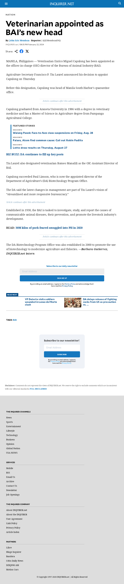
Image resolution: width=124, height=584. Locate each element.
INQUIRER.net (12, 44)
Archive (10, 481)
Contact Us (11, 485)
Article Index (12, 532)
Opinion (10, 443)
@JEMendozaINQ (52, 40)
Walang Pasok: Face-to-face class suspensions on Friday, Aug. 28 (53, 132)
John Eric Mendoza (19, 40)
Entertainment (13, 426)
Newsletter (11, 490)
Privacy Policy (67, 286)
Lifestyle (10, 430)
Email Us (10, 477)
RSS (8, 472)
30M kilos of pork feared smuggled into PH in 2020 (49, 228)
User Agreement (14, 518)
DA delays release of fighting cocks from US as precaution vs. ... (100, 301)
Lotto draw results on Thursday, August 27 (40, 147)
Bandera (10, 556)
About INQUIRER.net (16, 510)
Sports (9, 421)
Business (10, 439)
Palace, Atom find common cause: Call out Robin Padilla (48, 140)
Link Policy (11, 523)
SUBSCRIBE (62, 354)
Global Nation (13, 448)
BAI (15, 319)
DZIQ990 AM (12, 565)
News (9, 417)
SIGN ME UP (62, 278)
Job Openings (13, 494)
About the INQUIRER (16, 514)
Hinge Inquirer (13, 551)
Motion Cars (12, 569)
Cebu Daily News (14, 560)
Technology (12, 435)
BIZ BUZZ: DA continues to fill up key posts (35, 154)
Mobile (9, 468)
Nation (10, 14)
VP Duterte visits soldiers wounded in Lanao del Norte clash (41, 301)
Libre (9, 547)
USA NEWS (12, 452)
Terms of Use (70, 284)
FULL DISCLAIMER (38, 389)
